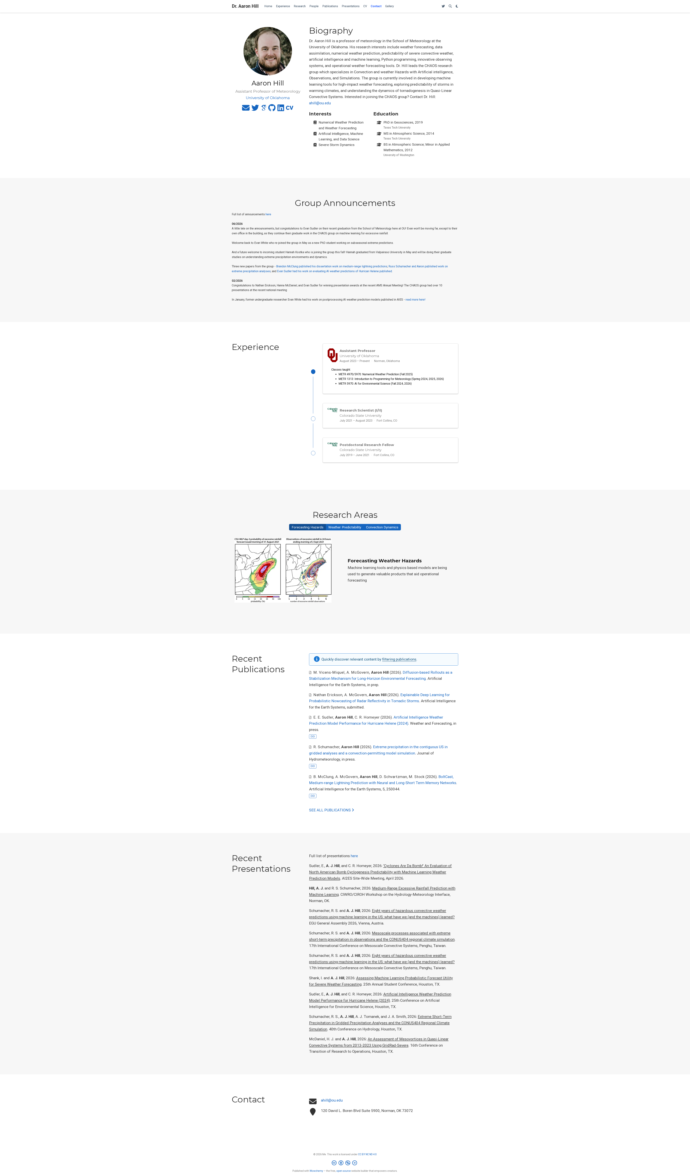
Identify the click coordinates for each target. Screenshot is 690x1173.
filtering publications (399, 659)
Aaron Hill (380, 672)
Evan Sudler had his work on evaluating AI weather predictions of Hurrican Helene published (334, 271)
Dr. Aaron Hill (245, 6)
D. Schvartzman (393, 777)
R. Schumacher (326, 747)
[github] (272, 109)
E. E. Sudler (323, 717)
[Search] (450, 6)
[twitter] (255, 109)
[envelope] (246, 109)
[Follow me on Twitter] (443, 6)
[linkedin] (280, 109)
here (268, 214)
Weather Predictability (344, 527)
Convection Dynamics (382, 527)
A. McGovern (357, 672)
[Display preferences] (457, 6)
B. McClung (323, 777)
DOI (313, 736)
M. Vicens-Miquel (329, 672)
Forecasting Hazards (307, 527)
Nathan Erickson (327, 695)
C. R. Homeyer (367, 717)
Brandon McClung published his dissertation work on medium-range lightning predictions (331, 266)
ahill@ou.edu (320, 103)
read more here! (416, 299)
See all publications (330, 810)
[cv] (289, 109)
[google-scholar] (263, 109)
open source (343, 1170)
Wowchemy (316, 1170)
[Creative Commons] (345, 1162)
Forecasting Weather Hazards (385, 561)
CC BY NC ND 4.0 (367, 1154)
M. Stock (416, 777)
